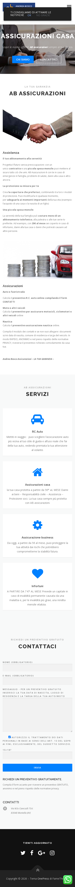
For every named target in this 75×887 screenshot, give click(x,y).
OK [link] (29, 15)
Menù (69, 6)
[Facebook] (31, 853)
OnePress (43, 878)
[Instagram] (52, 853)
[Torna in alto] (37, 870)
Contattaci (48, 59)
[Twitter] (22, 853)
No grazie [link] (43, 15)
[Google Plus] (41, 853)
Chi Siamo (23, 59)
